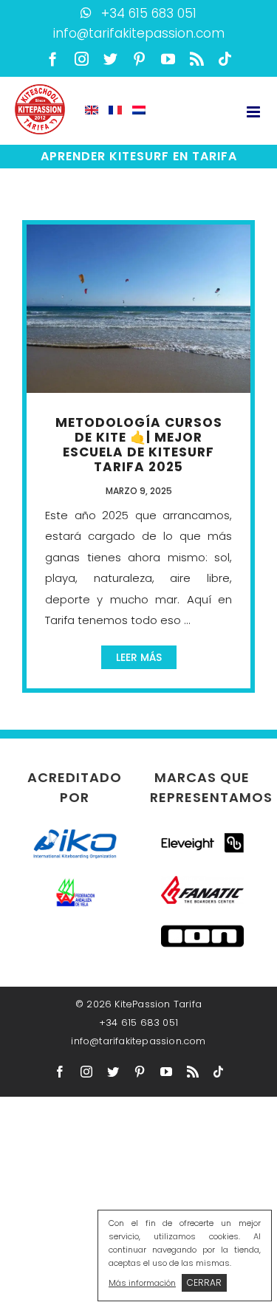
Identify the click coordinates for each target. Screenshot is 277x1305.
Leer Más (139, 657)
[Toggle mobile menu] (254, 112)
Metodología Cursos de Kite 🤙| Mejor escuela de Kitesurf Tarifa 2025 (138, 445)
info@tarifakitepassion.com (139, 33)
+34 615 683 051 (148, 13)
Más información (142, 1283)
